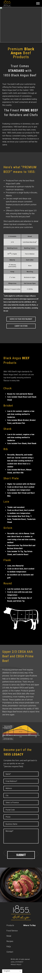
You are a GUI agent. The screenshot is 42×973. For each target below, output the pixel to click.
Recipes (10, 941)
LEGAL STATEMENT (17, 962)
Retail (9, 936)
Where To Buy (29, 925)
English (6, 971)
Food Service (12, 931)
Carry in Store (21, 326)
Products (10, 925)
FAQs (9, 946)
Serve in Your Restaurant (21, 319)
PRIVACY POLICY (16, 964)
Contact (10, 952)
